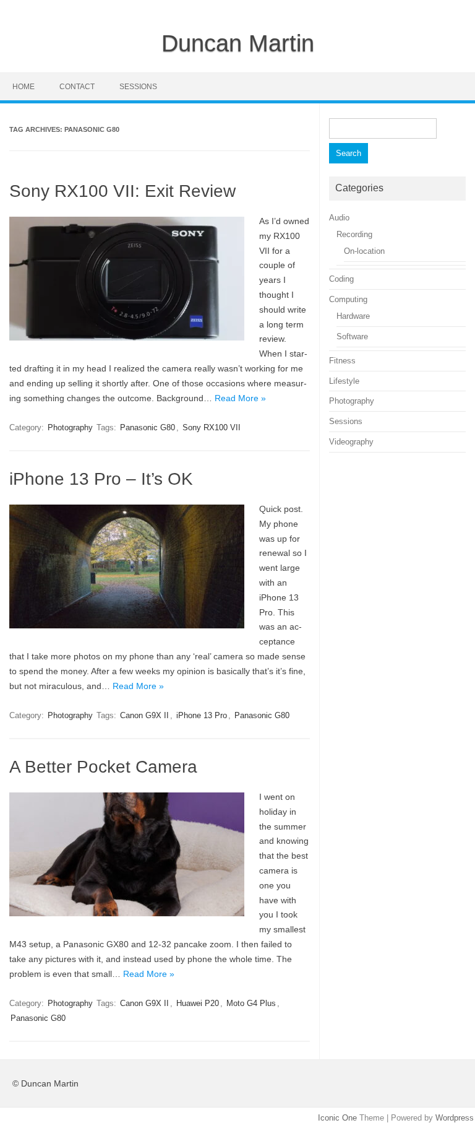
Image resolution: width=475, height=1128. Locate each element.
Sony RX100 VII (211, 427)
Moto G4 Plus (251, 1003)
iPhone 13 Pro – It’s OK (101, 478)
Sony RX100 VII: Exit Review (122, 191)
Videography (351, 441)
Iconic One (337, 1117)
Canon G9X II (144, 715)
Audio (339, 217)
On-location (364, 251)
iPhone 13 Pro (201, 715)
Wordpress (454, 1117)
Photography (70, 427)
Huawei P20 (197, 1003)
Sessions (138, 86)
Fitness (342, 360)
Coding (341, 279)
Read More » (240, 398)
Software (352, 336)
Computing (348, 299)
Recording (354, 234)
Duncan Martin (237, 43)
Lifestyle (344, 381)
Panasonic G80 (147, 427)
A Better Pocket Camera (103, 766)
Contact (77, 86)
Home (23, 86)
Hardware (353, 316)
